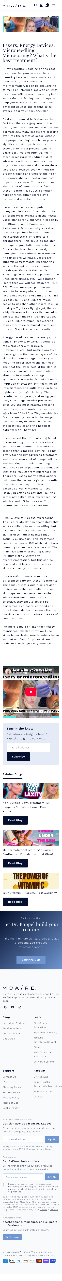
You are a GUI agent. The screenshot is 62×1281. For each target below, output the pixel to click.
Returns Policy (11, 1092)
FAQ (5, 1082)
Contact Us (9, 1076)
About (37, 1047)
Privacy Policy (11, 1097)
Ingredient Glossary (45, 1032)
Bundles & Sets (12, 1028)
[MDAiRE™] (14, 5)
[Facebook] (5, 1007)
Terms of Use (10, 1102)
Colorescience (11, 1033)
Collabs (38, 1096)
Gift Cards (9, 1038)
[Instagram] (19, 1007)
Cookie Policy (11, 1108)
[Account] (41, 5)
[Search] (35, 5)
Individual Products (14, 1023)
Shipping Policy (12, 1087)
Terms (43, 1209)
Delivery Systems (44, 1061)
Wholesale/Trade (44, 1091)
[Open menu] (54, 5)
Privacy (54, 1209)
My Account (41, 1076)
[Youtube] (12, 1007)
